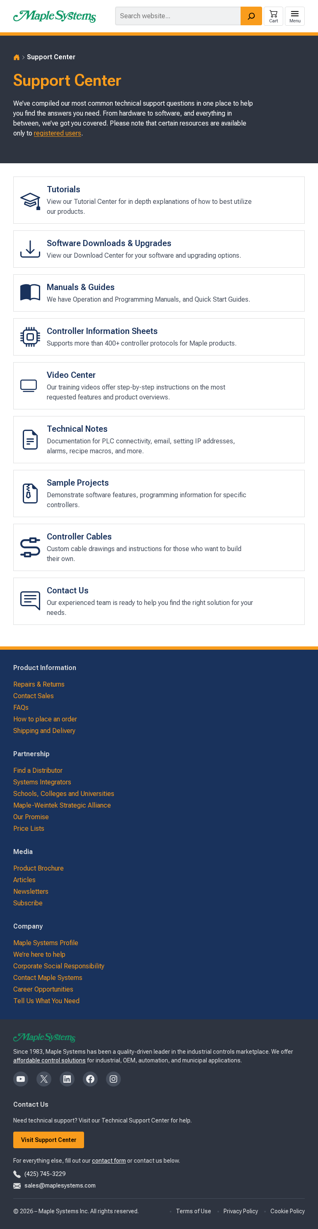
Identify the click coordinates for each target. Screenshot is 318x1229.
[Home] (16, 57)
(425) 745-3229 (44, 1174)
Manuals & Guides (81, 287)
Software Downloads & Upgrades (109, 243)
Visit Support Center (49, 1140)
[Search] (251, 16)
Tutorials (63, 189)
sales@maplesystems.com (60, 1185)
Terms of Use (193, 1211)
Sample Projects (78, 483)
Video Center (71, 375)
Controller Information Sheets (102, 331)
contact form (109, 1160)
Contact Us (68, 590)
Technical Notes (77, 429)
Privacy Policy (241, 1211)
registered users (57, 133)
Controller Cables (79, 537)
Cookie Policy (287, 1211)
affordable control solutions (49, 1060)
